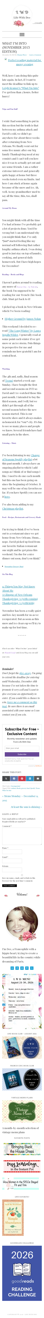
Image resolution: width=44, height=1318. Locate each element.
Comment (7, 826)
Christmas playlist (12, 508)
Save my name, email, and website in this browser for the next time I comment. (18, 879)
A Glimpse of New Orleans (17, 594)
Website (5, 866)
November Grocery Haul (14, 566)
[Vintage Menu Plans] (22, 1124)
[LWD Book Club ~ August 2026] (22, 1060)
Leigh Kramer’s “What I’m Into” (20, 88)
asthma (13, 788)
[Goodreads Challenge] (22, 1273)
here (7, 496)
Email (5, 857)
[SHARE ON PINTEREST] (22, 778)
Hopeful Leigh (10, 652)
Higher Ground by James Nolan (23, 318)
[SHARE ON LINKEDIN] (30, 778)
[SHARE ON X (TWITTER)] (6, 778)
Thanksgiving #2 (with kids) (18, 603)
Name (5, 848)
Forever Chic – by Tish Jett (27, 287)
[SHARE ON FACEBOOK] (14, 778)
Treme (37, 788)
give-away (25, 673)
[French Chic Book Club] (22, 1092)
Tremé (9, 380)
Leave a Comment (35, 55)
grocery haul (25, 788)
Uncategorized (15, 786)
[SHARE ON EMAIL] (38, 778)
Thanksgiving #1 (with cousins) (20, 598)
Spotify (32, 788)
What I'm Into (6, 790)
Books (18, 788)
